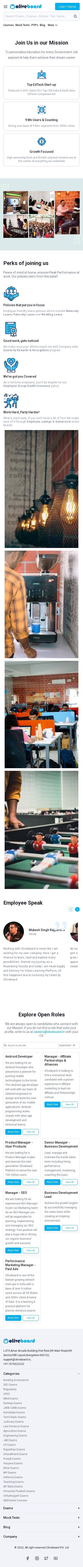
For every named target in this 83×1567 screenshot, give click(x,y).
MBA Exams (10, 1398)
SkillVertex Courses (15, 1500)
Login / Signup (67, 6)
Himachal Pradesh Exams (19, 1491)
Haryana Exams (13, 1463)
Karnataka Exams (14, 1412)
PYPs (34, 25)
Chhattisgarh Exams (15, 1495)
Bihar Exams (11, 1468)
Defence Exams (13, 1477)
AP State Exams (13, 1486)
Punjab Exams (12, 1458)
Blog (42, 25)
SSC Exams (10, 1384)
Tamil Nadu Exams (14, 1417)
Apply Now (13, 1132)
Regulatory (10, 1389)
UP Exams (9, 1444)
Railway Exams (12, 1403)
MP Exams (9, 1472)
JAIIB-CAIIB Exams (14, 1407)
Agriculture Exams (14, 1431)
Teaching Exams (13, 1481)
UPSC (6, 1394)
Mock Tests (22, 25)
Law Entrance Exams (16, 1426)
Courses (8, 25)
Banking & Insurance (16, 1380)
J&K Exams (10, 1440)
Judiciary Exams (13, 1421)
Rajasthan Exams (14, 1449)
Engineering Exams (15, 1435)
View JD (31, 1132)
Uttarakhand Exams (15, 1454)
